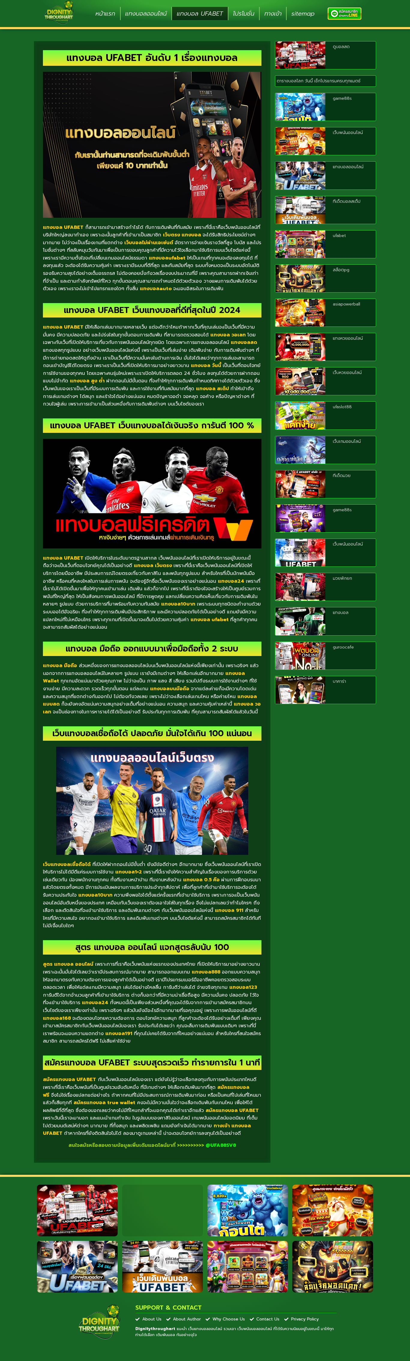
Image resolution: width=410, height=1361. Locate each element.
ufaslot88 (342, 407)
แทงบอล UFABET (200, 13)
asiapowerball (346, 304)
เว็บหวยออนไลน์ (347, 372)
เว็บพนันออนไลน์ (348, 132)
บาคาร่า (339, 681)
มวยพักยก (342, 578)
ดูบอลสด (341, 47)
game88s (342, 98)
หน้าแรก (105, 13)
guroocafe (343, 647)
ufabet (339, 235)
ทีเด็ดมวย (342, 475)
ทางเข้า (273, 13)
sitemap (303, 13)
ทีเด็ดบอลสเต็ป (346, 201)
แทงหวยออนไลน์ (348, 338)
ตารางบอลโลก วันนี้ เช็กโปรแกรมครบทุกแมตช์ (318, 81)
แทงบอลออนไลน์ (146, 13)
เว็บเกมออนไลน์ (347, 441)
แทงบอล (340, 612)
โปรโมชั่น (243, 13)
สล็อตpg (341, 270)
